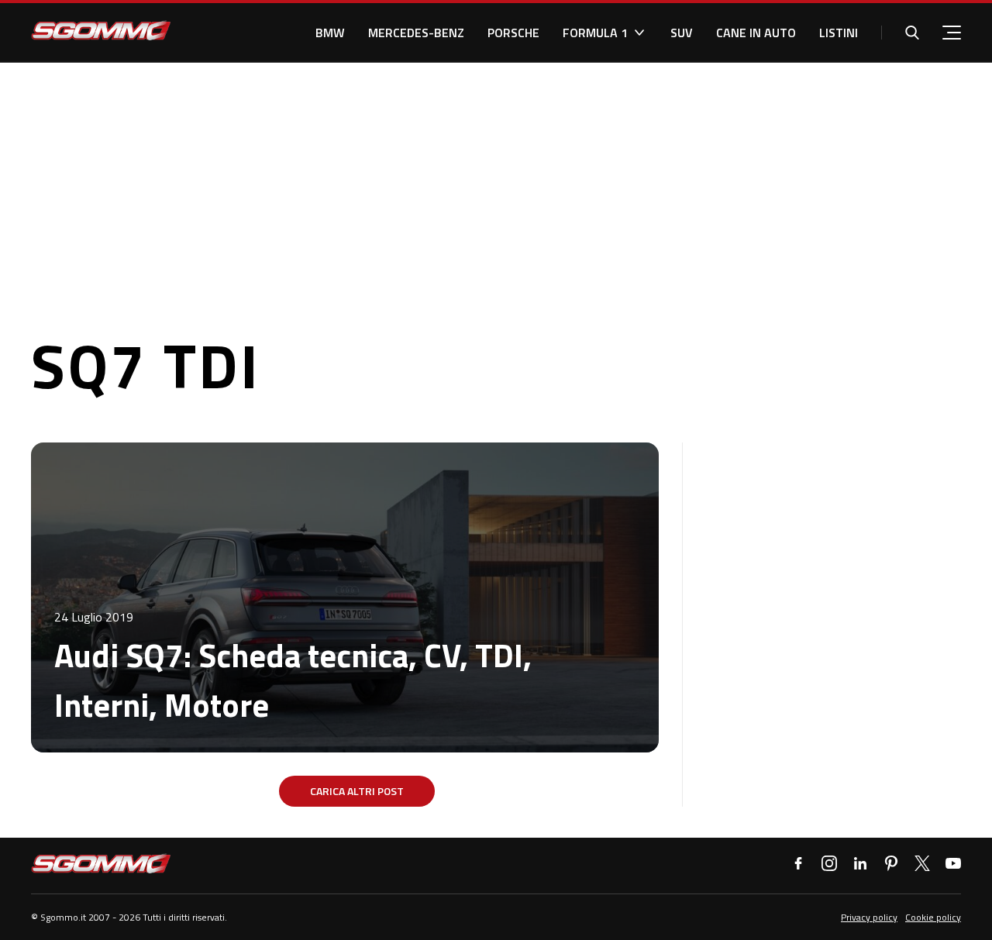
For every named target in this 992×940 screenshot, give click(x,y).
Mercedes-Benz (416, 32)
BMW (330, 32)
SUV (681, 32)
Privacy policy (869, 917)
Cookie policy (933, 917)
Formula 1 (595, 32)
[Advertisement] (496, 179)
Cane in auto (756, 32)
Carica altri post (357, 791)
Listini (838, 32)
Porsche (513, 32)
